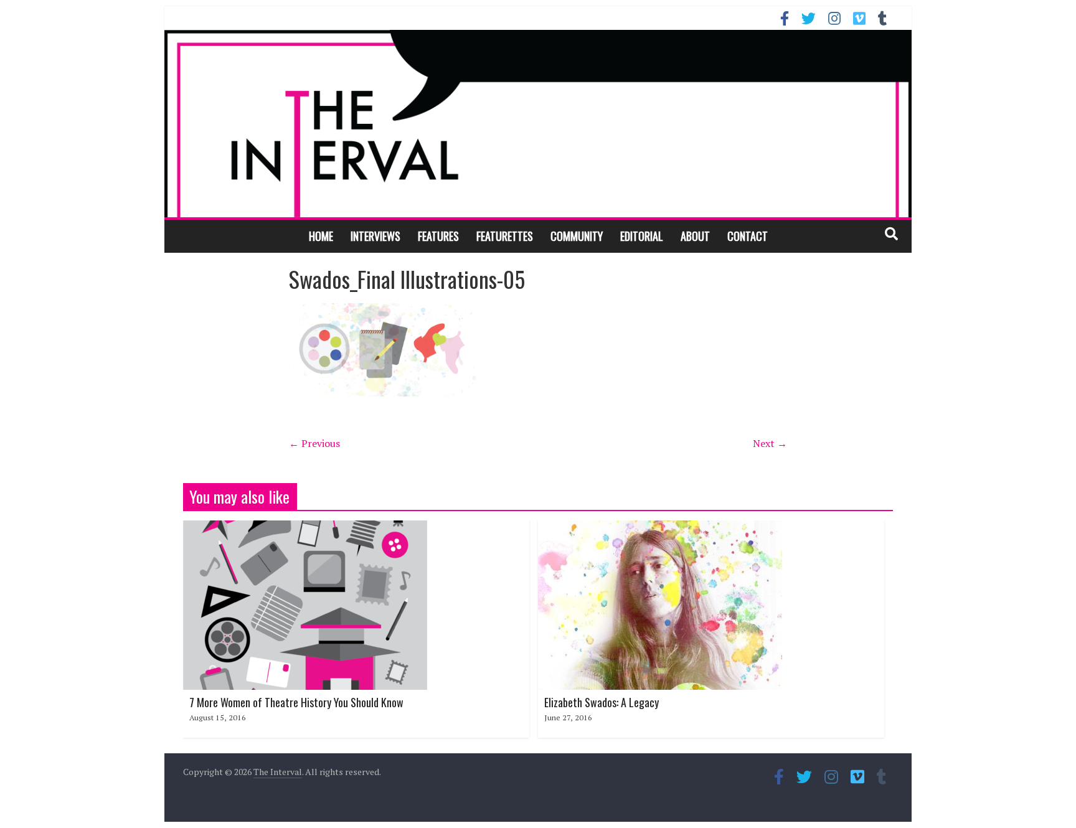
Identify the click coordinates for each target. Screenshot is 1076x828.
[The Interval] (538, 123)
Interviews (375, 236)
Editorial (641, 236)
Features (438, 236)
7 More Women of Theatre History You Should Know (296, 702)
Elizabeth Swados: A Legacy (601, 702)
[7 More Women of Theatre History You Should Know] (305, 528)
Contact (747, 236)
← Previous (314, 443)
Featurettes (504, 236)
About (695, 236)
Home (321, 236)
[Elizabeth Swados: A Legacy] (660, 528)
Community (576, 236)
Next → (770, 443)
